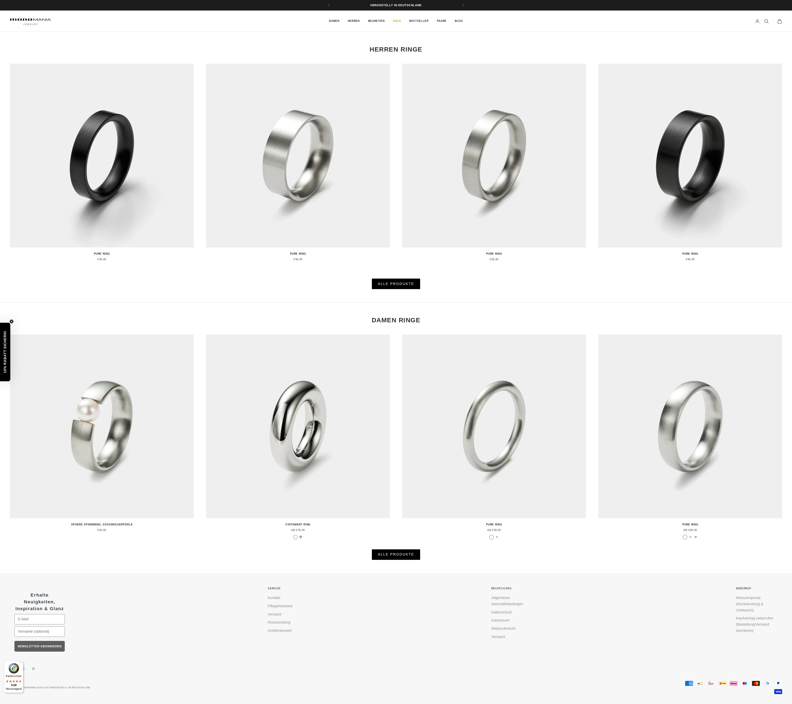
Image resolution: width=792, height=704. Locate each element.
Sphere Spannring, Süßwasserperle (102, 524)
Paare (442, 20)
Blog (459, 20)
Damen (334, 20)
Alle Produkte (396, 284)
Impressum (500, 620)
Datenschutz (501, 612)
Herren (354, 20)
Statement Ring (298, 524)
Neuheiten (376, 20)
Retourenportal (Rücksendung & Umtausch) (749, 604)
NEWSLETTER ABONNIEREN (40, 646)
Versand (274, 614)
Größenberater (280, 631)
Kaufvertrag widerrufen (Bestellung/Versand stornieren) (754, 624)
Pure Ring (102, 253)
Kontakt (274, 598)
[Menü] (20, 663)
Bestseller (419, 20)
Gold (397, 20)
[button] (5, 352)
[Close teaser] (11, 321)
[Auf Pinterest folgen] (33, 669)
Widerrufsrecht (503, 628)
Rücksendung (279, 622)
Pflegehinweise (280, 606)
